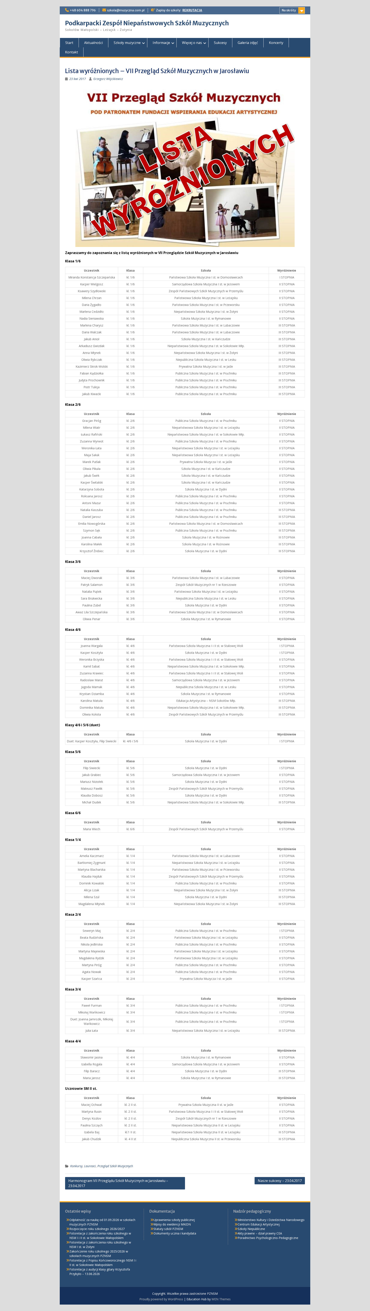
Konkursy (76, 1166)
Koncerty (276, 42)
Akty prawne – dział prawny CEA (260, 1233)
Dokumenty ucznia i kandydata (175, 1233)
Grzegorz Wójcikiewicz (108, 79)
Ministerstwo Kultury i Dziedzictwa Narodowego (271, 1220)
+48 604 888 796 (83, 10)
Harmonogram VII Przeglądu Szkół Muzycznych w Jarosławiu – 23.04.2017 (118, 1183)
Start (69, 42)
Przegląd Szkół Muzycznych (115, 1166)
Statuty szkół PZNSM (168, 1229)
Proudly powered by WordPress (161, 1299)
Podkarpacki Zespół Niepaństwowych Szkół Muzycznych (147, 23)
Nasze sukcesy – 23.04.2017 (280, 1180)
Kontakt (71, 52)
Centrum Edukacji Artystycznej (259, 1224)
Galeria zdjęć (248, 42)
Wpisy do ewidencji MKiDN (172, 1224)
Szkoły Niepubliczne (251, 1229)
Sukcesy (220, 42)
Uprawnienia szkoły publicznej (174, 1220)
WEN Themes (221, 1299)
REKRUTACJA (192, 10)
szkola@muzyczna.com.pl (126, 10)
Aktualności (93, 42)
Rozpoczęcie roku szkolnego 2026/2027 (97, 1229)
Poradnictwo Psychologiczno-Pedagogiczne (268, 1238)
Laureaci (90, 1166)
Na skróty (289, 10)
